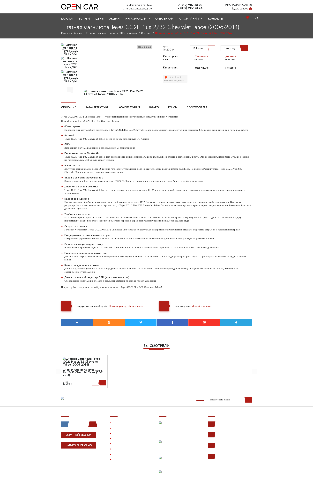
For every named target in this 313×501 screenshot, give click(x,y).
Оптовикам (164, 19)
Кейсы (172, 107)
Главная (65, 33)
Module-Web (82, 458)
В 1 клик (198, 48)
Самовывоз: (202, 56)
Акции (114, 19)
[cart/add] (103, 382)
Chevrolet (146, 33)
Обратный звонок (78, 435)
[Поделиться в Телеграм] (236, 322)
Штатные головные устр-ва (100, 33)
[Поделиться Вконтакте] (77, 322)
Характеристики (97, 107)
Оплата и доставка (124, 438)
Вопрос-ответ (197, 107)
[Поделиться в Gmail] (204, 322)
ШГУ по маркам (128, 33)
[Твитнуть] (140, 322)
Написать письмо (79, 445)
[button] (70, 89)
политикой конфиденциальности (232, 495)
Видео (154, 107)
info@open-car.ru (238, 5)
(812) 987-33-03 (227, 445)
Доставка (230, 56)
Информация (136, 19)
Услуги (84, 19)
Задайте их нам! (201, 306)
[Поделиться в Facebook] (172, 322)
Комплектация (129, 107)
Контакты (215, 19)
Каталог (67, 19)
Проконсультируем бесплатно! (126, 306)
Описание (68, 107)
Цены (99, 19)
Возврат (118, 443)
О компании (189, 19)
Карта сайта (120, 459)
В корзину (229, 48)
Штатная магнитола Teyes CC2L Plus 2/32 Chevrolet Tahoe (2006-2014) (83, 372)
